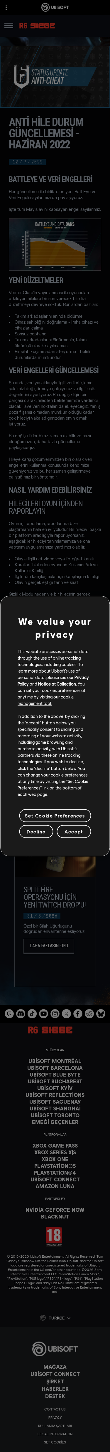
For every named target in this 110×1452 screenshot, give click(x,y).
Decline (36, 831)
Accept (74, 831)
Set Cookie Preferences (55, 815)
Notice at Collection (57, 683)
